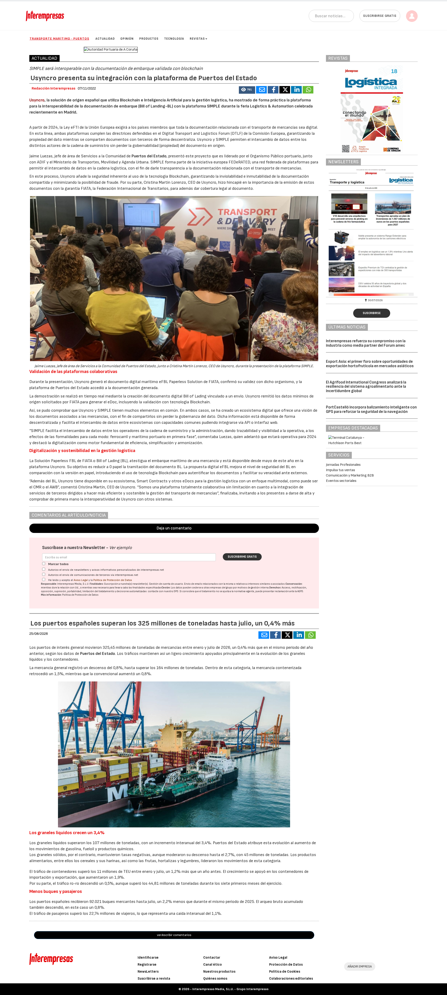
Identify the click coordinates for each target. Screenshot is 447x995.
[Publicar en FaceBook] (273, 89)
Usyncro (36, 100)
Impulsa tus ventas (340, 470)
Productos (149, 39)
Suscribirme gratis (242, 557)
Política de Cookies (284, 971)
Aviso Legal (81, 580)
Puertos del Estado (149, 156)
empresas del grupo (221, 587)
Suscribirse (372, 313)
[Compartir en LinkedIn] (296, 89)
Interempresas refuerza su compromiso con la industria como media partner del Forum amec (366, 343)
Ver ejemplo (120, 547)
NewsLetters (148, 971)
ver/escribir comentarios (174, 935)
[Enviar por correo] (261, 89)
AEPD (300, 591)
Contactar (211, 957)
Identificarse (148, 957)
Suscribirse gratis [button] (379, 16)
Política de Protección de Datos (112, 580)
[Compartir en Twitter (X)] (284, 89)
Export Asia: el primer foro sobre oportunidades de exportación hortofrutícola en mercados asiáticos (370, 363)
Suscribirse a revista (154, 978)
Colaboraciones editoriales (291, 978)
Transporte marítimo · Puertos (59, 39)
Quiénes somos (215, 978)
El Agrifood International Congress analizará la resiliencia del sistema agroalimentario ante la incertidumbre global (366, 386)
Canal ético (212, 964)
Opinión (127, 39)
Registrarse (147, 964)
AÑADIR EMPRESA (360, 966)
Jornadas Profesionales (343, 465)
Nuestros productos (219, 971)
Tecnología (174, 39)
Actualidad (105, 39)
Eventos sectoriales (341, 481)
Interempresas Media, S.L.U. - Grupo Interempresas (230, 989)
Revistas (197, 39)
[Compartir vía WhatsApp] (308, 89)
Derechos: (275, 587)
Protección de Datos (286, 964)
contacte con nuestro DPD (163, 591)
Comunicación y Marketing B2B (350, 475)
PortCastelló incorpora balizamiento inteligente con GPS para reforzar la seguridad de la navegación (371, 409)
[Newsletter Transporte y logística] (372, 232)
